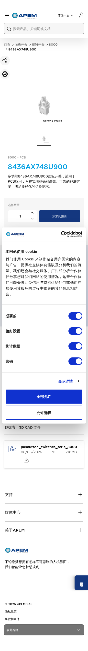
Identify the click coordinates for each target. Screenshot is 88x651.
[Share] (5, 60)
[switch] (75, 331)
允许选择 (44, 412)
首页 (7, 44)
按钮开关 (38, 44)
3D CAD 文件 (30, 427)
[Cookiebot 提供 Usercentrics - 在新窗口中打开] (62, 234)
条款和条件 (12, 619)
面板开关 (21, 44)
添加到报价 (59, 216)
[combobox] (44, 629)
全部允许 (44, 397)
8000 (53, 44)
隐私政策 (11, 611)
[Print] (5, 74)
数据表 (10, 427)
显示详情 (65, 381)
